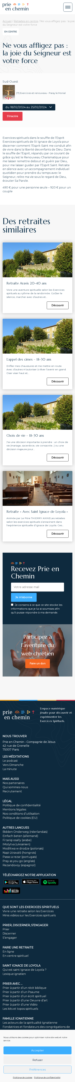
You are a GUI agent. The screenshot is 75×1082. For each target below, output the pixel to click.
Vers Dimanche (13, 765)
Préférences (37, 1069)
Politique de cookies (22, 1077)
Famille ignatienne (18, 1018)
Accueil (7, 21)
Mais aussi (11, 778)
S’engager (10, 937)
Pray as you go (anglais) (19, 861)
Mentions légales (14, 809)
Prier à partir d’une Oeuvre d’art (25, 1000)
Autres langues (16, 827)
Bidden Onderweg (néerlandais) (25, 831)
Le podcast (10, 760)
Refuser (37, 1060)
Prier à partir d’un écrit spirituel (24, 996)
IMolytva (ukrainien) (16, 844)
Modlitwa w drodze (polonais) (23, 848)
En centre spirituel (16, 955)
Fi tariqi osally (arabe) (17, 840)
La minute (10, 769)
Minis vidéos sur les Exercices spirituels (29, 915)
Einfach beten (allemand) (20, 836)
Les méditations (16, 756)
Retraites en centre (26, 21)
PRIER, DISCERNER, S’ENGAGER (25, 925)
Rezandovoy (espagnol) (19, 865)
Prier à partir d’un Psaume (21, 992)
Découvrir (57, 305)
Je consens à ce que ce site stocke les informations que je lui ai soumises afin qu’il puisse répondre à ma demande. (36, 608)
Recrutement (12, 791)
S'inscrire (12, 116)
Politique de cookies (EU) (20, 818)
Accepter (37, 1050)
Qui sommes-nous (15, 787)
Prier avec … (12, 983)
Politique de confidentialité (47, 1077)
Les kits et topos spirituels (20, 1008)
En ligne (8, 951)
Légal (7, 801)
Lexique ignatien (14, 974)
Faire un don (38, 663)
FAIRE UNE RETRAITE (18, 947)
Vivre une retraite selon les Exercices (28, 911)
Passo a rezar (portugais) (20, 857)
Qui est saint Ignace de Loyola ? (24, 969)
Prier (6, 929)
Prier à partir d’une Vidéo (20, 1004)
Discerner (9, 933)
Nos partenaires (13, 783)
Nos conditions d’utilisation (21, 813)
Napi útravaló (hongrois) (19, 852)
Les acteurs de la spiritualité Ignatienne (30, 1022)
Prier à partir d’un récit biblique (24, 988)
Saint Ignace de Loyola (21, 965)
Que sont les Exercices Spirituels (31, 907)
